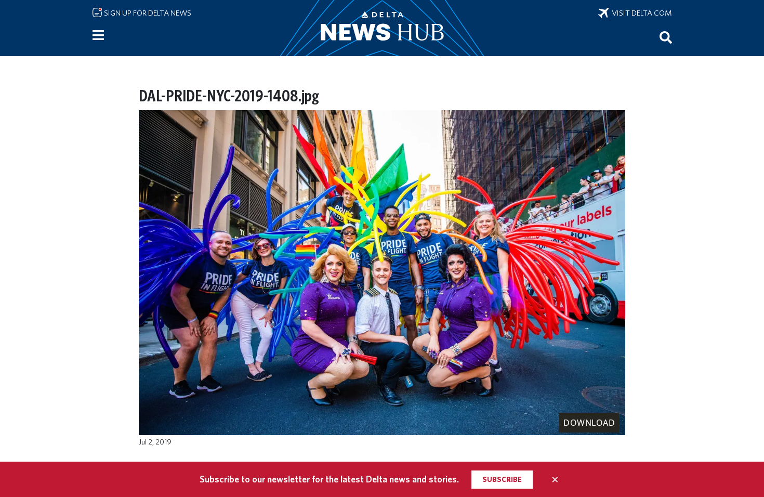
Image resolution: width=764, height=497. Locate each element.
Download (589, 422)
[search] (666, 37)
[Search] (666, 37)
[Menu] (98, 35)
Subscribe (502, 479)
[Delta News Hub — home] (382, 28)
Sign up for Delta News (146, 13)
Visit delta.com (640, 13)
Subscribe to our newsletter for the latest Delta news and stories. (329, 479)
